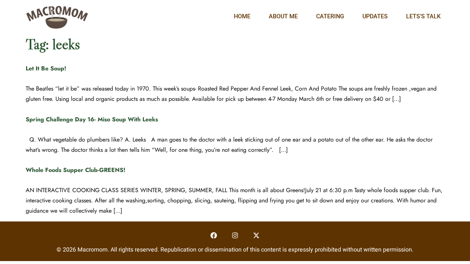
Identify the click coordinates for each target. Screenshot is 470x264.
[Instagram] (235, 235)
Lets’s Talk (423, 16)
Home (242, 16)
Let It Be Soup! (46, 68)
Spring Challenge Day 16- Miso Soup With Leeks (92, 119)
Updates (375, 16)
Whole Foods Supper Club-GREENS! (76, 170)
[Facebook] (214, 235)
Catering (330, 16)
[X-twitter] (256, 235)
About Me (283, 16)
